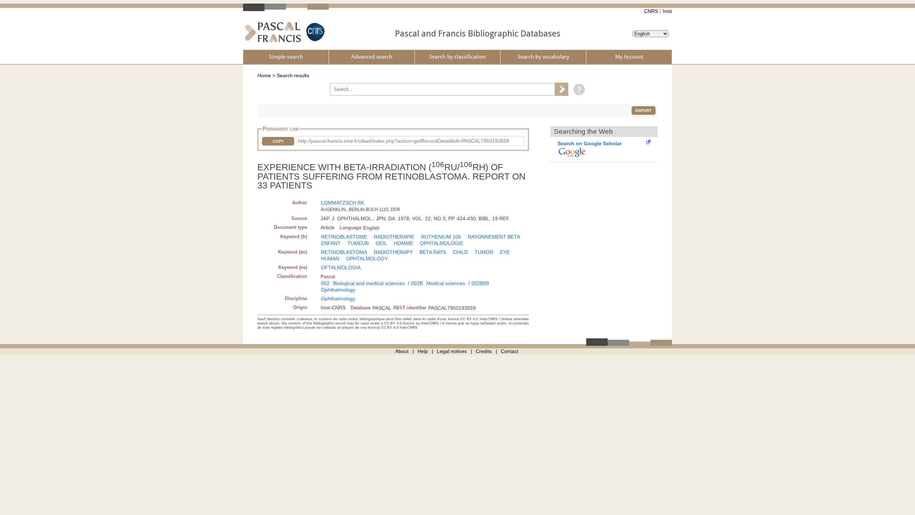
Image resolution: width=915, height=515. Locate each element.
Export (643, 110)
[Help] (577, 89)
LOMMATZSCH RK (342, 203)
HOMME (403, 243)
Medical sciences (445, 283)
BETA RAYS (433, 252)
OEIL (381, 243)
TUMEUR (358, 243)
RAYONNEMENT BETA (494, 237)
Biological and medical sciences (369, 283)
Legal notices (452, 351)
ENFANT (331, 243)
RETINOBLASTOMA (344, 252)
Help (422, 351)
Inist (667, 11)
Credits (484, 351)
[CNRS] (314, 32)
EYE (505, 252)
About (402, 351)
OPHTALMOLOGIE (441, 243)
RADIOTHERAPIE (394, 237)
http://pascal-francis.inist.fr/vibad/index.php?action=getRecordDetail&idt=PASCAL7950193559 (403, 141)
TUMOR (484, 252)
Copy (278, 141)
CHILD (460, 252)
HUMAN (330, 258)
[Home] (273, 32)
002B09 (480, 283)
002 (325, 283)
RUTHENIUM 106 (441, 237)
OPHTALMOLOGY (367, 258)
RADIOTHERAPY (393, 252)
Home (264, 75)
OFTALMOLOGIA (341, 267)
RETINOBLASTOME (344, 237)
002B (417, 283)
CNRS (651, 11)
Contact (509, 351)
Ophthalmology (338, 290)
